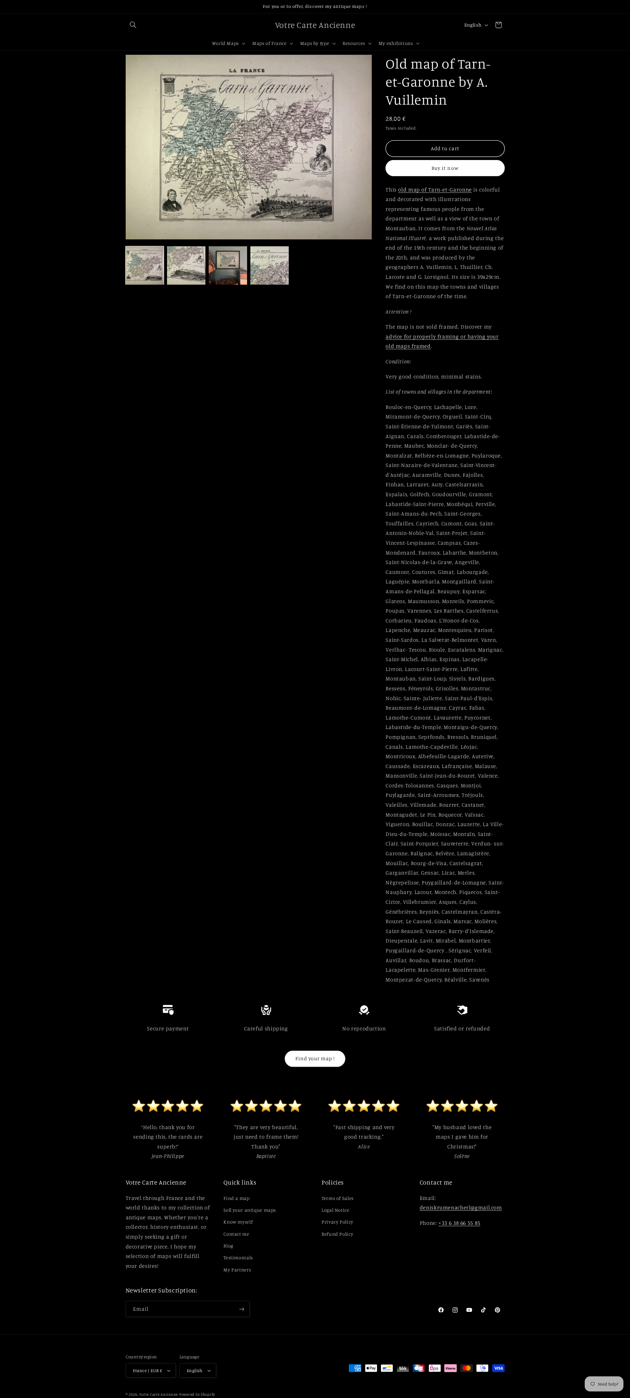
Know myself (238, 1222)
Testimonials (238, 1257)
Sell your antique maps (249, 1210)
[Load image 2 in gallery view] (186, 265)
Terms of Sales (338, 1198)
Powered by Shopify (197, 1394)
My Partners (237, 1269)
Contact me (236, 1234)
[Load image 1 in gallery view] (145, 265)
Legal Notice (335, 1210)
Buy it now (445, 168)
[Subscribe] (241, 1309)
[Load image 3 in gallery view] (228, 265)
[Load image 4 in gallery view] (269, 265)
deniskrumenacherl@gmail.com (461, 1207)
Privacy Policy (337, 1222)
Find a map (236, 1198)
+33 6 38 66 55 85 (459, 1223)
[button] (133, 24)
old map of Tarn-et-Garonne (435, 189)
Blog (228, 1245)
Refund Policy (337, 1234)
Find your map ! (315, 1058)
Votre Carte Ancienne (158, 1394)
